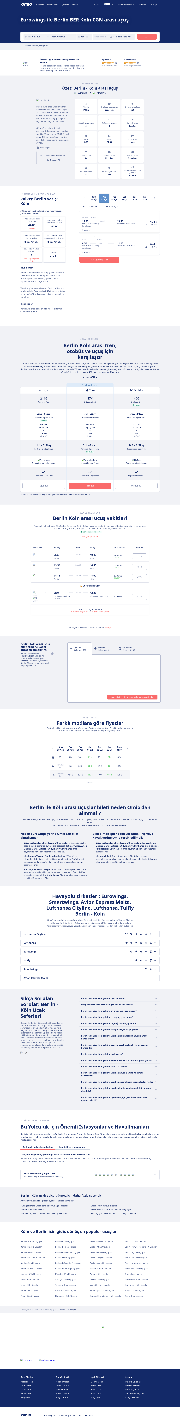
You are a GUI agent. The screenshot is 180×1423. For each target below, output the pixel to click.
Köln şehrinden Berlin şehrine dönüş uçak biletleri (44, 1205)
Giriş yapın (155, 4)
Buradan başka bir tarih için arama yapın (90, 612)
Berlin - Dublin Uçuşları (31, 1268)
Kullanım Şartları (67, 1415)
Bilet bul (31, 229)
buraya (107, 628)
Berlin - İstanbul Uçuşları (31, 1241)
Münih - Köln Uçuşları (30, 1290)
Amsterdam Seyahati (135, 1393)
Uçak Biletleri (97, 1377)
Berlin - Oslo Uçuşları (30, 1263)
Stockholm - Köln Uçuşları (137, 1279)
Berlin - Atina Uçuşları (100, 1247)
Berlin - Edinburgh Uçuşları (67, 1268)
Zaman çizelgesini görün (31, 260)
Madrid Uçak (97, 1381)
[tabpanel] (114, 678)
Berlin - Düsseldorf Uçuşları (68, 1263)
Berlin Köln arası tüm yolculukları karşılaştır (111, 1209)
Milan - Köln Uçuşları (29, 1279)
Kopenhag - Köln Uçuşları (136, 1285)
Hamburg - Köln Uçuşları (66, 1296)
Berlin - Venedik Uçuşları (101, 1263)
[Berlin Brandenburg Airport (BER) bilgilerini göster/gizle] (155, 1174)
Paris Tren (26, 1389)
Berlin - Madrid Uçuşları (31, 1247)
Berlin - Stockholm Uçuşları (32, 1257)
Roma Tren (26, 1385)
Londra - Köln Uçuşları (30, 1274)
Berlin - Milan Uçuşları (30, 1252)
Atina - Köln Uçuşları (134, 1274)
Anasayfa (24, 1309)
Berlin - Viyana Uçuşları (135, 1252)
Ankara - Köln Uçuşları (65, 1290)
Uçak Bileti (65, 4)
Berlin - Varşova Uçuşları (101, 1257)
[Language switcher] (109, 4)
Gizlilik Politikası (86, 1415)
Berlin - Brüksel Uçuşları (136, 1257)
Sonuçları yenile (88, 536)
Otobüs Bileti (52, 4)
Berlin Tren (26, 1393)
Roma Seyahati (132, 1385)
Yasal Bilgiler (49, 1415)
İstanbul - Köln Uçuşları (100, 1268)
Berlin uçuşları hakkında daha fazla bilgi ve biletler (44, 1213)
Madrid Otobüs (63, 1381)
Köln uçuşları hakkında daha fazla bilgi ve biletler (113, 1213)
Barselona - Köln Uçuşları (136, 1268)
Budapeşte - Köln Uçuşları (102, 1290)
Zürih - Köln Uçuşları (134, 1296)
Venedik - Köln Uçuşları (100, 1285)
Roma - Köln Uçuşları (99, 1274)
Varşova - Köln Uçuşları (66, 1285)
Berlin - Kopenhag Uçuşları (137, 1263)
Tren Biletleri (27, 1377)
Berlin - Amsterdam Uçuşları (68, 1252)
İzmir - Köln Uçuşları (29, 1285)
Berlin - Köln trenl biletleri (33, 1209)
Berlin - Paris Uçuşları (65, 1241)
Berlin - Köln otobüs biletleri (104, 1205)
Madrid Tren (27, 1381)
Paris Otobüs (62, 1389)
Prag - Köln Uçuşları (29, 1296)
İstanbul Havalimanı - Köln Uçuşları (106, 1296)
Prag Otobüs (62, 1397)
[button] (84, 37)
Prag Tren (25, 1397)
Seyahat (129, 1377)
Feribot (75, 4)
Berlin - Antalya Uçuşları (101, 1252)
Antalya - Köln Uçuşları (65, 1279)
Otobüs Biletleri (63, 1377)
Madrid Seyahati (133, 1381)
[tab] (90, 206)
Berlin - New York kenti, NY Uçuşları (141, 1247)
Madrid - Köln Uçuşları (65, 1274)
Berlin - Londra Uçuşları (135, 1241)
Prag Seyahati (132, 1397)
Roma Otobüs (62, 1385)
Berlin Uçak (96, 1393)
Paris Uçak (96, 1389)
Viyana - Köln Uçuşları (100, 1279)
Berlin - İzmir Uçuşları (65, 1257)
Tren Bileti (40, 4)
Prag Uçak (96, 1397)
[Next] (155, 198)
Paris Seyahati (132, 1389)
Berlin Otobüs (62, 1393)
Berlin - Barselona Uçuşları (102, 1241)
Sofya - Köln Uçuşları (134, 1290)
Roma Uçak (96, 1385)
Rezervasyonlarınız (126, 4)
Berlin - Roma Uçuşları (65, 1247)
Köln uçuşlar (50, 1309)
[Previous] (53, 748)
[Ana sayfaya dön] (28, 4)
